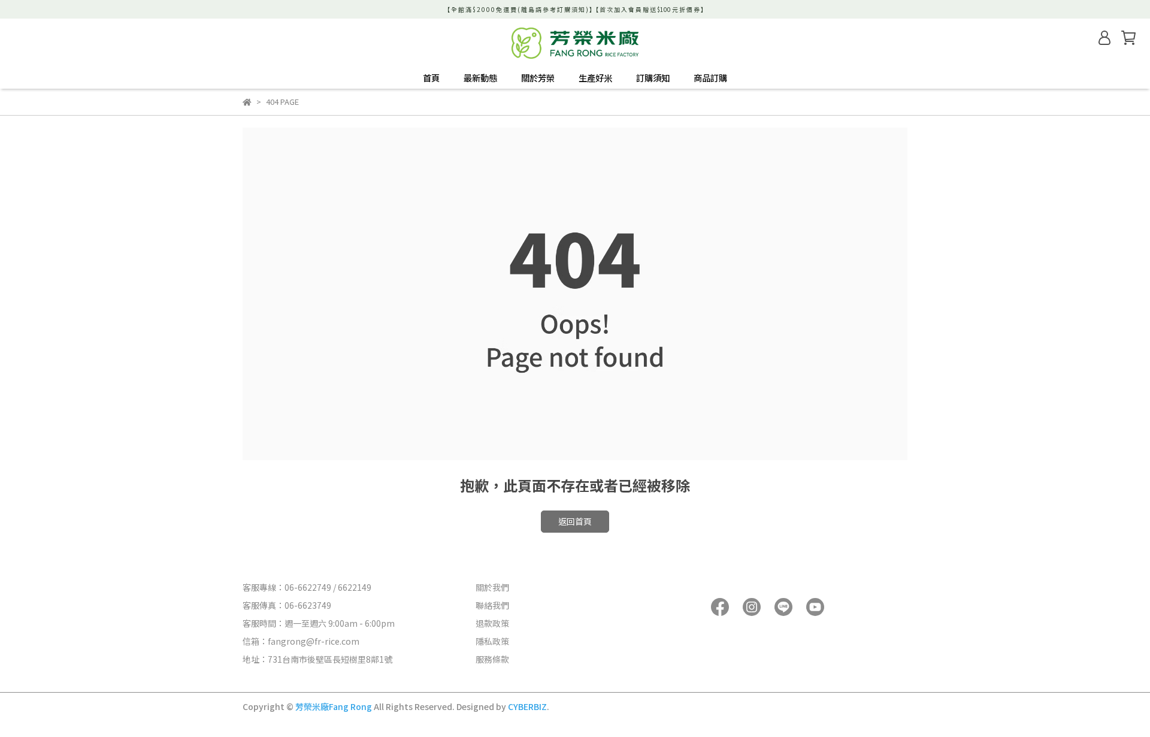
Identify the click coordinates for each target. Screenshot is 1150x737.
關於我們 (492, 587)
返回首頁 (575, 521)
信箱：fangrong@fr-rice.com (301, 641)
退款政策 (492, 623)
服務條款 (492, 659)
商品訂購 (710, 78)
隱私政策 (492, 641)
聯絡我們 (492, 605)
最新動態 (480, 78)
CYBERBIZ (527, 706)
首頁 (431, 78)
